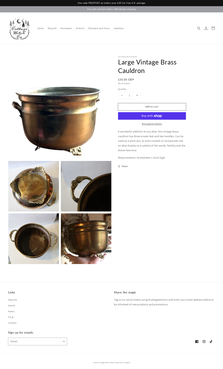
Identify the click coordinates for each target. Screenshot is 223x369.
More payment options (152, 123)
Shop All (12, 299)
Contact (12, 322)
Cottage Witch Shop (106, 362)
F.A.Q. (11, 317)
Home (11, 311)
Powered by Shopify (122, 362)
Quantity (122, 89)
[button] (198, 28)
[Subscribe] (63, 341)
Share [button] (125, 166)
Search (11, 305)
